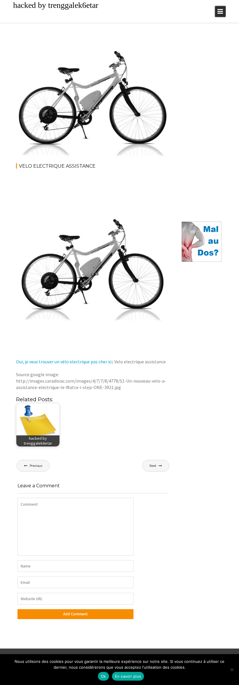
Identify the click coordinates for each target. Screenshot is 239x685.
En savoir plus (128, 676)
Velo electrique (152, 45)
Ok (103, 676)
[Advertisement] (122, 190)
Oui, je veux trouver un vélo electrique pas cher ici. (64, 362)
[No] (232, 669)
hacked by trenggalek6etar (55, 5)
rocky (63, 45)
